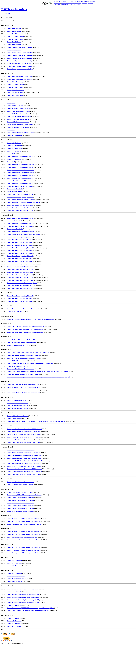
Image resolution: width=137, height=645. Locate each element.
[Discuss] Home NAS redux (14, 28)
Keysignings (91, 3)
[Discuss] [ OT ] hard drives (14, 565)
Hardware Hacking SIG (90, 1)
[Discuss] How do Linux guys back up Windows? (20, 186)
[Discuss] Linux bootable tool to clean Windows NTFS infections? (24, 429)
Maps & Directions (76, 3)
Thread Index (7, 13)
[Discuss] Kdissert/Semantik (14, 418)
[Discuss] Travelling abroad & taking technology (20, 47)
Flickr (58, 3)
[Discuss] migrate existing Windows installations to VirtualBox (23, 202)
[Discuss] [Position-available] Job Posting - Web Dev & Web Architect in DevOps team (30, 363)
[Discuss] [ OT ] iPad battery (14, 135)
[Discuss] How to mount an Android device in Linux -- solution (23, 309)
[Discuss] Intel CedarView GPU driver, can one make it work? (23, 384)
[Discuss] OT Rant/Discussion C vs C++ (17, 345)
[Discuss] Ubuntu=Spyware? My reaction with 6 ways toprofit (23, 431)
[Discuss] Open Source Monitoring (16, 576)
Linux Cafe (57, 4)
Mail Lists (66, 1)
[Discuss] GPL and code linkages (15, 36)
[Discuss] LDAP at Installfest (14, 560)
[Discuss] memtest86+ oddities (15, 105)
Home (55, 1)
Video (69, 3)
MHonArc (12, 629)
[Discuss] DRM (11, 103)
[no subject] (10, 20)
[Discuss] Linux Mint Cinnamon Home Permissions (20, 369)
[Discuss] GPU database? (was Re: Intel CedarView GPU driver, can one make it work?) (30, 319)
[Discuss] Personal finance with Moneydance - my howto (22, 283)
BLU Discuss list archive (14, 9)
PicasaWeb (64, 3)
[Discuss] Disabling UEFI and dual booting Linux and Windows (24, 495)
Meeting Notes (64, 4)
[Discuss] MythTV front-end (14, 311)
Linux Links (72, 4)
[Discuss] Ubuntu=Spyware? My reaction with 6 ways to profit (23, 437)
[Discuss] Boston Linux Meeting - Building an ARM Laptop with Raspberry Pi (28, 352)
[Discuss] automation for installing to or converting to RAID (23, 589)
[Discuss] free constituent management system (19, 116)
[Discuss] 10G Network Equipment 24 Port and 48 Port (21, 339)
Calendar (60, 1)
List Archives (72, 1)
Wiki (55, 3)
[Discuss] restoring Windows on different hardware (20, 124)
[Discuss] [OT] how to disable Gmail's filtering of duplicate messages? (25, 326)
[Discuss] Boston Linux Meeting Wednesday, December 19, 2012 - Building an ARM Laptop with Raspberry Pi (36, 421)
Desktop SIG (80, 1)
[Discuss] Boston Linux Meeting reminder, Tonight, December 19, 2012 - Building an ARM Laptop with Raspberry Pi (38, 371)
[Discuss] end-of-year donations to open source (19, 76)
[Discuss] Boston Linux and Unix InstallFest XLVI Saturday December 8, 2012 (28, 610)
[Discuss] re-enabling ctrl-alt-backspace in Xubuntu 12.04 (22, 537)
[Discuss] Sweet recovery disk (14, 581)
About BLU (79, 4)
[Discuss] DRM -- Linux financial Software (18, 108)
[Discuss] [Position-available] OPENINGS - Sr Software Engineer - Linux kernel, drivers (30, 608)
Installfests (84, 3)
